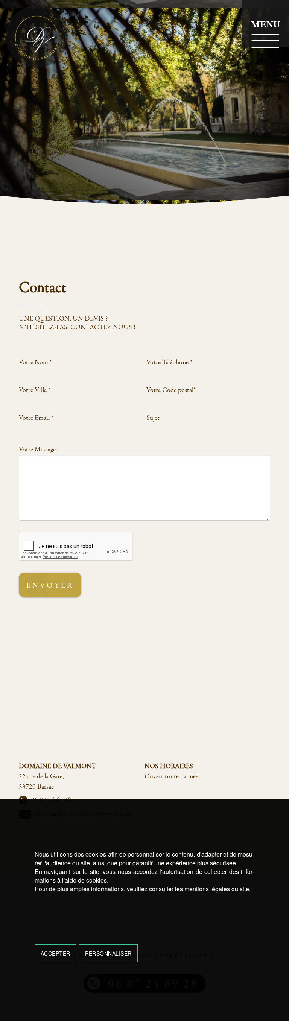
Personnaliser (108, 953)
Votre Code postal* (171, 390)
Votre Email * (36, 418)
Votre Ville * (34, 390)
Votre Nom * (35, 362)
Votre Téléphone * (169, 362)
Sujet (153, 418)
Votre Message (37, 449)
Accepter (55, 953)
